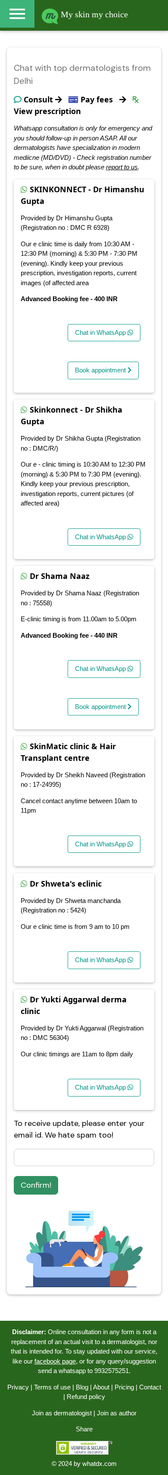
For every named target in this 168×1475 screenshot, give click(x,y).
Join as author (117, 1413)
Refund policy (86, 1396)
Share (84, 1429)
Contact (150, 1387)
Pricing (124, 1387)
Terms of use (52, 1387)
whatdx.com (99, 1463)
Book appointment (101, 370)
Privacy (18, 1387)
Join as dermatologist (62, 1413)
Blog (82, 1387)
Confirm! (36, 1185)
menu (17, 13)
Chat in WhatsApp (101, 332)
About (101, 1387)
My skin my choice (93, 14)
